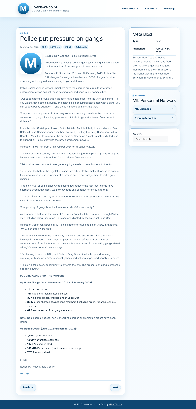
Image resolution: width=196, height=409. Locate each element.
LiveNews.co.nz (45, 7)
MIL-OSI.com (115, 404)
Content (149, 8)
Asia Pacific (81, 47)
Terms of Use (128, 8)
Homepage (169, 8)
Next (115, 387)
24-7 (44, 47)
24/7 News (55, 47)
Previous (28, 387)
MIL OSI (24, 373)
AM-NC (68, 47)
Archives (137, 134)
